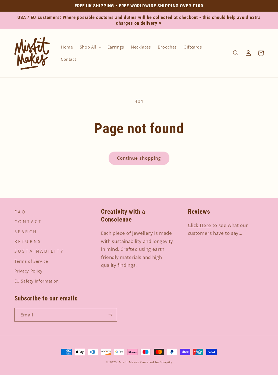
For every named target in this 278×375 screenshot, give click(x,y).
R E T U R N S (27, 241)
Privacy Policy (28, 271)
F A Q (19, 211)
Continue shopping (139, 158)
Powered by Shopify (156, 362)
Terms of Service (31, 261)
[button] (90, 47)
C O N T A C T (27, 221)
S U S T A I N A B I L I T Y (38, 251)
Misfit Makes (129, 362)
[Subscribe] (110, 314)
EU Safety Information (36, 281)
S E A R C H (25, 231)
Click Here (199, 225)
